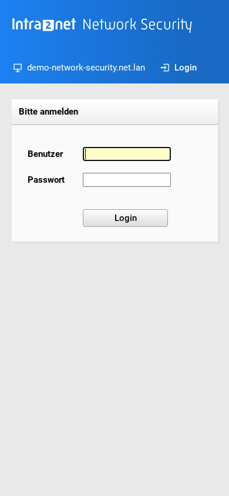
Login (185, 67)
